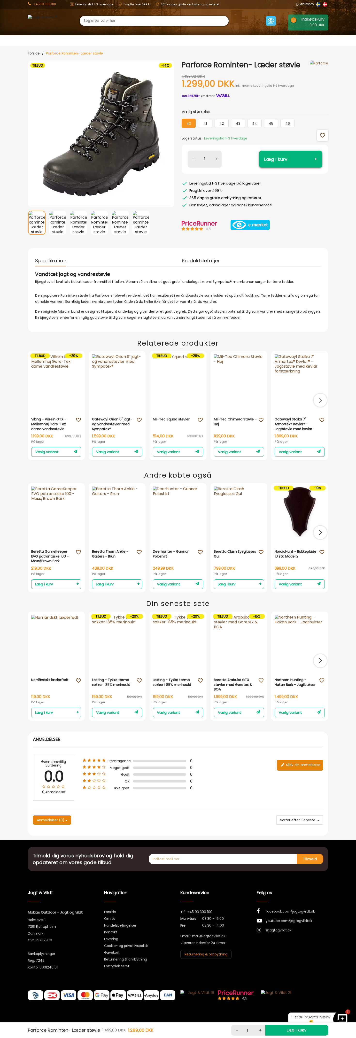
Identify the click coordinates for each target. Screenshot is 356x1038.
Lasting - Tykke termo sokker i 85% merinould (111, 682)
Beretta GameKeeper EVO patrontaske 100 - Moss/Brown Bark (50, 556)
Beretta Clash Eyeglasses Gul (235, 554)
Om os (110, 918)
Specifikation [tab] (50, 260)
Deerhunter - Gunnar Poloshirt (171, 554)
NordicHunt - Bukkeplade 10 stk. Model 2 (295, 554)
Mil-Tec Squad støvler (171, 419)
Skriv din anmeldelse (302, 764)
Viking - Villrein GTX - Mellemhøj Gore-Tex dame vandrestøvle (48, 424)
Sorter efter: (290, 820)
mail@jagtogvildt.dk (208, 936)
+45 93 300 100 (199, 911)
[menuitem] (37, 223)
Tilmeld (310, 859)
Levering (111, 939)
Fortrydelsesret (116, 966)
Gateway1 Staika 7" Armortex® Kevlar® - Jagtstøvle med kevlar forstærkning (293, 424)
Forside (110, 911)
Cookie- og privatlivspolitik (126, 945)
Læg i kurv (275, 159)
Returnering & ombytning (125, 959)
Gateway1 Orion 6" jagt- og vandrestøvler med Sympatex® (112, 424)
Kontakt (110, 932)
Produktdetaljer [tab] (201, 260)
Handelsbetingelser (120, 925)
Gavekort (112, 952)
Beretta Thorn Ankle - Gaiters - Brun (110, 554)
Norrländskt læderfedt (50, 680)
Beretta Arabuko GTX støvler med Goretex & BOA (233, 685)
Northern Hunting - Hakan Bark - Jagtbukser (295, 682)
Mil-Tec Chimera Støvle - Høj (235, 421)
